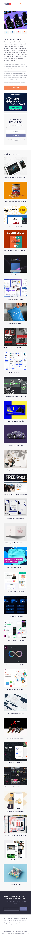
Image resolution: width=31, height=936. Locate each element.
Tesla (12, 68)
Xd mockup (19, 71)
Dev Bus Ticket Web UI (16, 762)
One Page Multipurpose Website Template (15, 177)
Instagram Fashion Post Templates (15, 348)
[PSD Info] (8, 4)
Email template (7, 73)
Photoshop (22, 64)
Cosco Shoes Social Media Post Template (15, 250)
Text (11, 73)
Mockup (17, 64)
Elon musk (16, 68)
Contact (9, 931)
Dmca (13, 931)
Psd (4, 64)
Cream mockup (19, 77)
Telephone (13, 79)
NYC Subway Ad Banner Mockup (15, 835)
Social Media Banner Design (15, 421)
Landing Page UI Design (15, 299)
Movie (3, 933)
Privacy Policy (19, 931)
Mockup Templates (10, 64)
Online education (13, 71)
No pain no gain (16, 82)
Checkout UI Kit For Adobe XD (15, 640)
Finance (22, 66)
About (5, 931)
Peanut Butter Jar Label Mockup (15, 202)
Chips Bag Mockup (15, 323)
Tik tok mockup (9, 66)
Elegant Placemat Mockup (15, 470)
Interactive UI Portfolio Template (15, 397)
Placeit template (16, 66)
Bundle (21, 73)
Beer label (11, 82)
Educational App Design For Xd (15, 689)
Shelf (10, 79)
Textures (5, 77)
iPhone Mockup (16, 275)
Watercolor (23, 82)
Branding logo (11, 75)
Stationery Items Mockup (15, 714)
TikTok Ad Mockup (10, 37)
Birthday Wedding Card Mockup (15, 543)
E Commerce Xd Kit (15, 226)
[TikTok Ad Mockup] (15, 20)
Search (25, 931)
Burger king (6, 71)
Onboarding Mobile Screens (15, 811)
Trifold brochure (16, 73)
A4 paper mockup (23, 68)
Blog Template (15, 860)
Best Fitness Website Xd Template (15, 787)
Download (15, 87)
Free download (19, 79)
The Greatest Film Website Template (15, 494)
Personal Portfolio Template (15, 592)
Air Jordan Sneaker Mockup (15, 738)
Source (24, 71)
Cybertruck (8, 68)
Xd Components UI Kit (15, 372)
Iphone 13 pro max (12, 77)
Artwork (25, 75)
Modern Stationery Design (15, 518)
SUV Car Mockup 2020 (16, 445)
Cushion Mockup (15, 884)
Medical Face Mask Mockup (15, 567)
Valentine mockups (19, 75)
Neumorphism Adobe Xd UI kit (15, 665)
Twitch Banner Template (15, 616)
